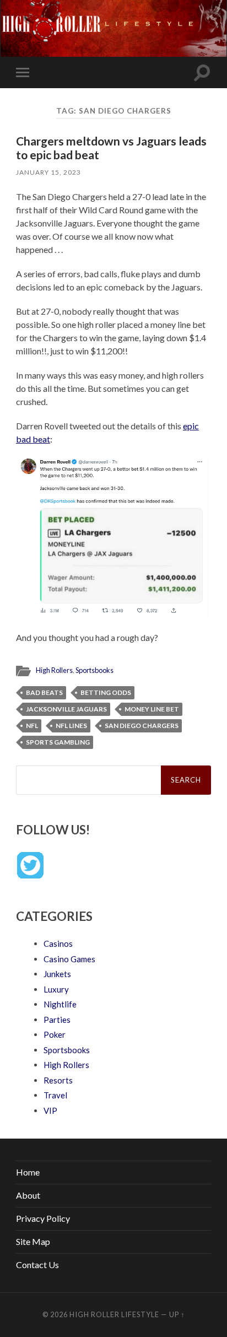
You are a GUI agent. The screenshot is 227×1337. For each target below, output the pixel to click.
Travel (55, 1095)
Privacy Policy (43, 1218)
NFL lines (71, 725)
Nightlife (60, 1004)
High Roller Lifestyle (114, 1314)
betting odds (105, 692)
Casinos (58, 943)
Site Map (33, 1241)
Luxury (56, 989)
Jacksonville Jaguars (66, 709)
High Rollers (54, 670)
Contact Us (37, 1264)
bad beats (44, 692)
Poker (55, 1034)
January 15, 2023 (48, 172)
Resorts (58, 1080)
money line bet (152, 709)
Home (28, 1172)
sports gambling (58, 742)
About (28, 1195)
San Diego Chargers (142, 725)
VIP (50, 1110)
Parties (57, 1020)
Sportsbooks (94, 670)
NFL (32, 725)
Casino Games (69, 959)
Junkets (57, 974)
